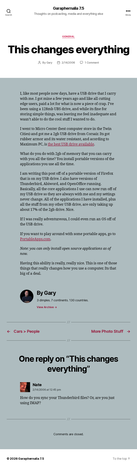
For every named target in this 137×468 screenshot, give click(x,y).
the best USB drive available (71, 144)
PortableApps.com (35, 239)
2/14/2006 (68, 62)
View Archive (47, 307)
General (68, 36)
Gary (49, 62)
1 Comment (92, 62)
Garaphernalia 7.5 (68, 8)
